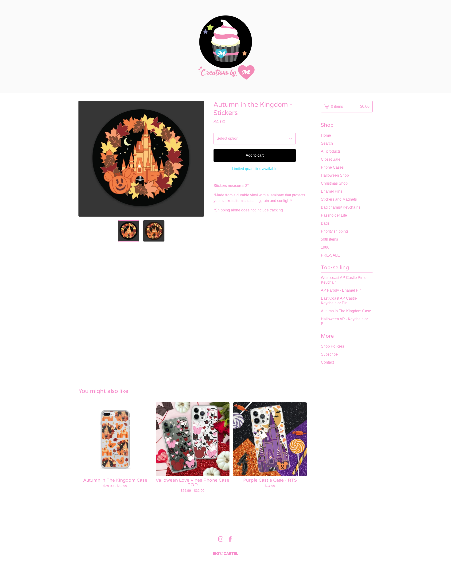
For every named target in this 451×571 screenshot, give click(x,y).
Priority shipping (334, 231)
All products (331, 151)
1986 (325, 247)
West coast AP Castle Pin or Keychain (344, 280)
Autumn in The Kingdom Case (346, 311)
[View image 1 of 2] (128, 231)
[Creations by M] (225, 46)
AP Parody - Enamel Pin (341, 290)
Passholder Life (334, 215)
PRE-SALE (330, 255)
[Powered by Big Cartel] (225, 553)
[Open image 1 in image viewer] (141, 159)
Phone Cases (332, 167)
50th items (329, 239)
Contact (327, 362)
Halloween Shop (335, 175)
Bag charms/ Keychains (340, 207)
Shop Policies (332, 346)
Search (327, 143)
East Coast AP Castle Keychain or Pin (339, 300)
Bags (325, 223)
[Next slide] (197, 158)
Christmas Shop (334, 183)
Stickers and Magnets (339, 199)
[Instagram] (220, 539)
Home (326, 135)
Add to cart (255, 155)
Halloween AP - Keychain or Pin (344, 321)
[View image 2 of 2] (153, 231)
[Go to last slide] (85, 158)
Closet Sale (330, 159)
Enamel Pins (331, 191)
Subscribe (329, 354)
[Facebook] (230, 539)
